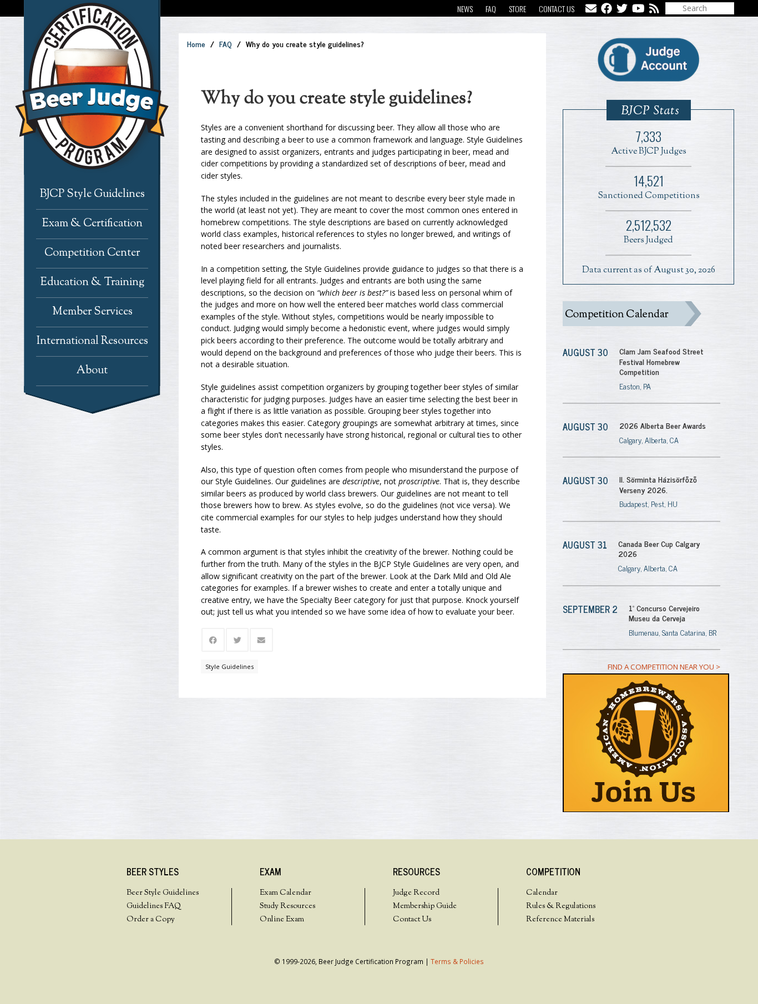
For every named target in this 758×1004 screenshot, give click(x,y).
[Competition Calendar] (641, 313)
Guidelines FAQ (154, 906)
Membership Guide (425, 906)
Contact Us (556, 8)
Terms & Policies (457, 961)
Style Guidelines (229, 666)
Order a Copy (151, 919)
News (465, 8)
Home (196, 43)
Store (517, 8)
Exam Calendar (285, 893)
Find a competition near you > (664, 667)
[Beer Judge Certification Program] (101, 87)
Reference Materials (560, 919)
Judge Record (416, 893)
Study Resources (287, 906)
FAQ (491, 8)
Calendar (542, 893)
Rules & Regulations (560, 906)
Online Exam (282, 919)
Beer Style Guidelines (163, 893)
